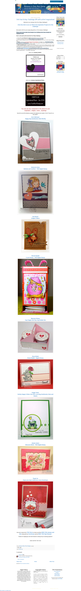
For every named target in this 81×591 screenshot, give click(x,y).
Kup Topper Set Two (30, 320)
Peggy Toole (35, 392)
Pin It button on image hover (5, 590)
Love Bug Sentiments (41, 394)
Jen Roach (35, 216)
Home (17, 14)
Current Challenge (56, 9)
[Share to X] (19, 547)
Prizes (32, 14)
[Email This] (17, 547)
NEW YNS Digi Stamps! (45, 534)
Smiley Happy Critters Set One (26, 394)
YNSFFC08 (21, 549)
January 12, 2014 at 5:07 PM (24, 557)
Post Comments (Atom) (24, 563)
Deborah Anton (35, 167)
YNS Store (30, 532)
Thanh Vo (35, 478)
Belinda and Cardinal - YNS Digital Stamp (35, 169)
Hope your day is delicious (30, 480)
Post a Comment (21, 559)
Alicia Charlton (57, 575)
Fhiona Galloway (57, 571)
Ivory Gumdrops (43, 480)
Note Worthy (42, 118)
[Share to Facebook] (20, 547)
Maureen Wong (35, 318)
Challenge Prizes (60, 42)
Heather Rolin (57, 574)
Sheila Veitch (35, 443)
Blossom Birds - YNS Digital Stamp (35, 445)
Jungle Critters (35, 218)
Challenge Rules (25, 14)
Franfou (57, 572)
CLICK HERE (60, 578)
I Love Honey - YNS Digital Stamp (35, 257)
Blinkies (38, 14)
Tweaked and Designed (36, 588)
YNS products (26, 48)
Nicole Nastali (35, 255)
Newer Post (19, 561)
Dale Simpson (57, 573)
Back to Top (56, 588)
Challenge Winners (46, 14)
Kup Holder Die (41, 320)
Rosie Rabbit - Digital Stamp (35, 358)
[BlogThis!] (18, 547)
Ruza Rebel (35, 356)
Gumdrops (31, 534)
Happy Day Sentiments (31, 118)
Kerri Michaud (35, 117)
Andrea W (20, 554)
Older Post (52, 561)
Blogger (51, 588)
